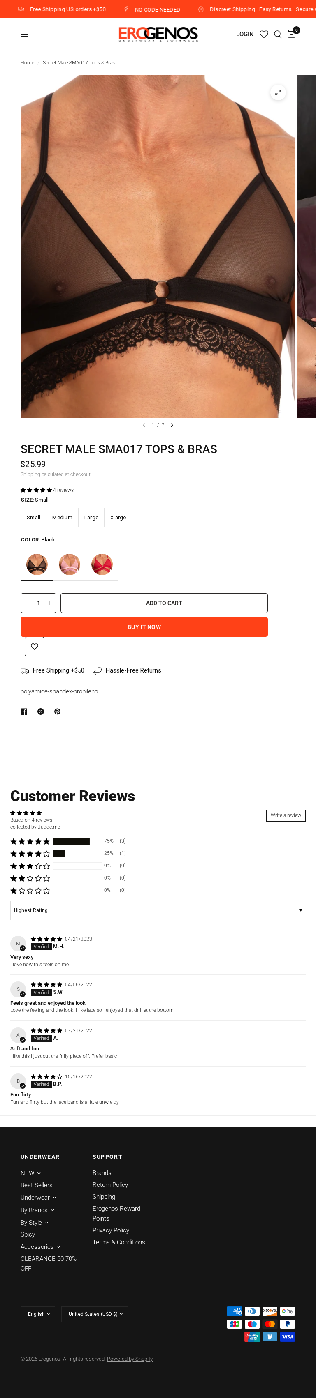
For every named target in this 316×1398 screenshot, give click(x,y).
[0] (290, 34)
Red (102, 564)
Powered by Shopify (130, 1359)
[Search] (278, 34)
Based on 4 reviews (31, 820)
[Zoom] (278, 92)
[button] (37, 490)
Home (27, 63)
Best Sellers (37, 1185)
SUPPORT (108, 1157)
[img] (47, 939)
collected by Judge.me (35, 827)
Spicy (28, 1234)
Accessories (37, 1247)
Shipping (30, 474)
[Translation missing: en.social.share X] (42, 711)
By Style (31, 1222)
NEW (27, 1173)
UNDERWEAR (40, 1157)
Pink (69, 564)
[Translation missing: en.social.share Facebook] (25, 711)
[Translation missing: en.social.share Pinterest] (59, 711)
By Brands (34, 1210)
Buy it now (144, 627)
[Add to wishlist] (34, 646)
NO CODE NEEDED (135, 9)
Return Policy (110, 1184)
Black (37, 564)
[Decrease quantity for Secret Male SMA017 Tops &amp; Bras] (27, 603)
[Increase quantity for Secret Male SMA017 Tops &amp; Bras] (50, 603)
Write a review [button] (286, 815)
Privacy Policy (111, 1230)
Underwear (35, 1197)
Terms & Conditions (119, 1242)
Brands (102, 1173)
